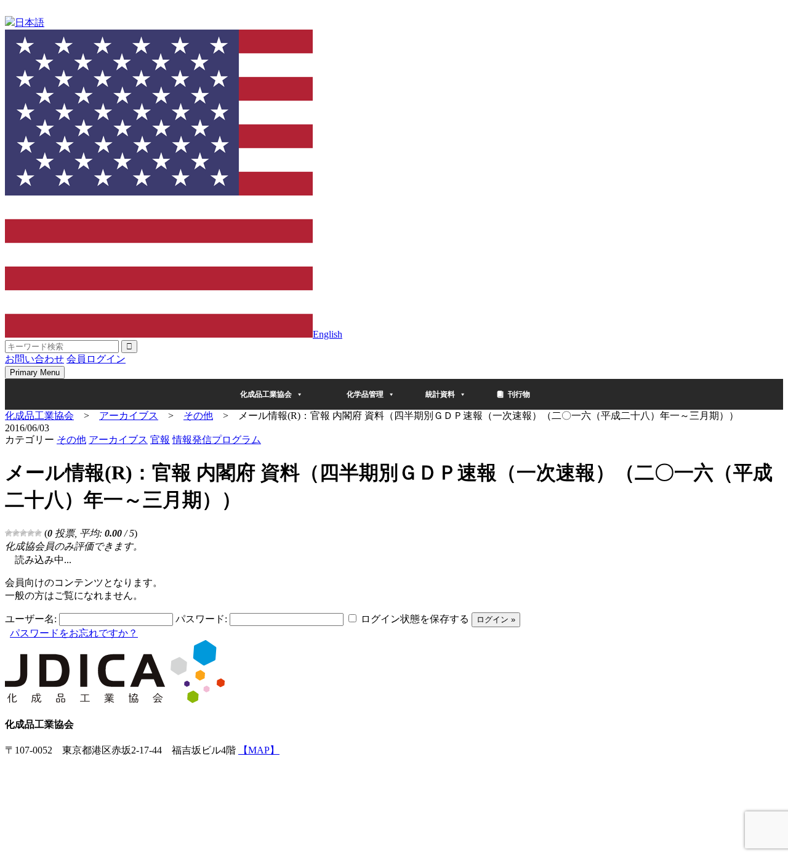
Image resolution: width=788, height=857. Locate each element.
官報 (160, 439)
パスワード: (201, 619)
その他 (71, 439)
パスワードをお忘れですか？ (74, 633)
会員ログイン (96, 359)
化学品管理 (365, 394)
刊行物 (519, 394)
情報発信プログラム (216, 439)
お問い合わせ (34, 359)
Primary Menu (35, 372)
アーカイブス (118, 439)
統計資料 (440, 394)
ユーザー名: (31, 619)
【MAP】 (258, 750)
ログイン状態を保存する (415, 619)
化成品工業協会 (266, 394)
